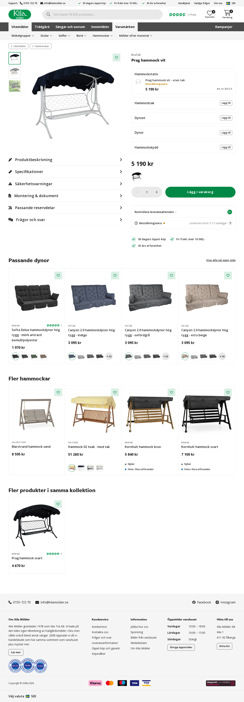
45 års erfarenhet (156, 3)
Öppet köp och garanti (106, 648)
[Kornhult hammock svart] (206, 414)
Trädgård (42, 27)
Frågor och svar (101, 637)
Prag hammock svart (27, 558)
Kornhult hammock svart (199, 447)
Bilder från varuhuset (144, 637)
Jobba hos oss (139, 627)
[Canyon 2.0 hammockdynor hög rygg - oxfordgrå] (150, 297)
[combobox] (102, 14)
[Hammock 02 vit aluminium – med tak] (81, 468)
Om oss (218, 3)
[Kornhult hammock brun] (150, 414)
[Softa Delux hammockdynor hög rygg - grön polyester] (34, 356)
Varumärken (125, 27)
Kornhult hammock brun (143, 447)
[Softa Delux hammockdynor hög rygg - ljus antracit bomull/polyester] (25, 356)
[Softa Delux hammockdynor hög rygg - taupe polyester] (43, 356)
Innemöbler (100, 27)
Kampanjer (223, 27)
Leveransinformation (105, 643)
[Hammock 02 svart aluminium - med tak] (90, 468)
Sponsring (137, 632)
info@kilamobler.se (54, 3)
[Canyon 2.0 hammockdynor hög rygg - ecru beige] (206, 297)
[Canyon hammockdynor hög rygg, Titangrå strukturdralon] (81, 356)
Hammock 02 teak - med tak (89, 447)
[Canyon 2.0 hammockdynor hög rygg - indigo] (93, 297)
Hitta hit (224, 646)
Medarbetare (139, 643)
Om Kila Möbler (140, 648)
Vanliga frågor (202, 3)
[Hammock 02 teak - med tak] (93, 414)
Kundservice (99, 627)
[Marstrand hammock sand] (37, 414)
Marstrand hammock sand (31, 446)
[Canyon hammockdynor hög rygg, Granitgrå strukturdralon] (90, 356)
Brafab (136, 55)
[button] (138, 82)
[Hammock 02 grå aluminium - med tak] (100, 468)
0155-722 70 (30, 3)
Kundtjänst (184, 3)
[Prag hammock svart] (136, 176)
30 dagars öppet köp (94, 3)
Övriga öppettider (181, 647)
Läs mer (16, 652)
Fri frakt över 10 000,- (126, 3)
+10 (109, 356)
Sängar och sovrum (70, 27)
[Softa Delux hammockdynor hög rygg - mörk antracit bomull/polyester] (37, 297)
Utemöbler (20, 27)
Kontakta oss (100, 632)
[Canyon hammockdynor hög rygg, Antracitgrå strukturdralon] (100, 356)
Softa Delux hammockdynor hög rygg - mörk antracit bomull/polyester (36, 335)
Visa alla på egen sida (221, 260)
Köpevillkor (99, 654)
